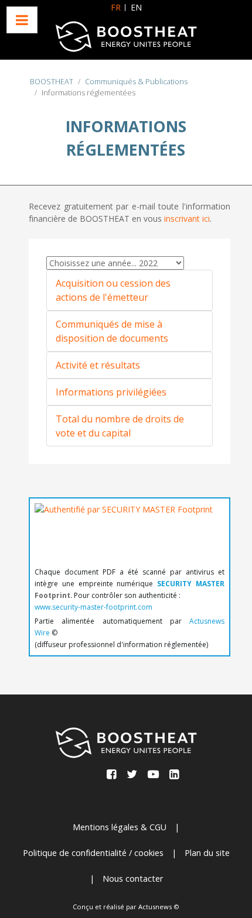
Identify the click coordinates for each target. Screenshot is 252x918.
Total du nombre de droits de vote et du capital (120, 425)
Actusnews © (158, 906)
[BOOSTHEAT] (126, 36)
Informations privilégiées (111, 392)
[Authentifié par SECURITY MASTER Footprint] (124, 531)
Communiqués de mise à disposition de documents (112, 331)
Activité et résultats (98, 365)
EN (136, 7)
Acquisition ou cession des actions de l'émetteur (113, 290)
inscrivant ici (187, 218)
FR (116, 7)
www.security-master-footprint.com (93, 607)
